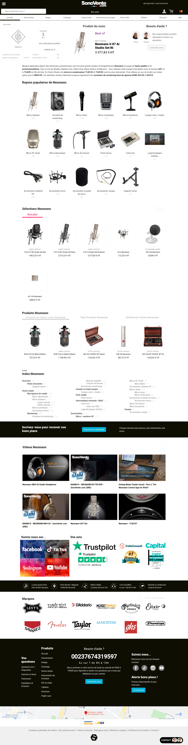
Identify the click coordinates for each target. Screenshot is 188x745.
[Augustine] (106, 627)
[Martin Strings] (130, 609)
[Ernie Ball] (57, 609)
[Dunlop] (155, 627)
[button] (157, 209)
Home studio (86, 17)
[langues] (180, 11)
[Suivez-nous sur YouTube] (57, 567)
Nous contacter (85, 730)
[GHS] (130, 627)
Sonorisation (29, 17)
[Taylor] (81, 627)
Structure (163, 17)
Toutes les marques (154, 598)
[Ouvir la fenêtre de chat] (171, 740)
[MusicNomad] (106, 609)
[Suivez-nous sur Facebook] (32, 548)
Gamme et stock (28, 674)
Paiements (26, 678)
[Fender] (57, 627)
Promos (154, 730)
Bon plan (95, 11)
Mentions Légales (118, 730)
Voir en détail (35, 251)
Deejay (48, 17)
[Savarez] (32, 627)
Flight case (46, 695)
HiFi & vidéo (124, 17)
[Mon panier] (170, 11)
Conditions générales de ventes (43, 730)
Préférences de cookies (138, 730)
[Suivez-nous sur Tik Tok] (57, 548)
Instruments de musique (105, 17)
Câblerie (144, 17)
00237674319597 (94, 656)
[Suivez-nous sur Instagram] (32, 567)
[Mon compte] (164, 11)
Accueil (9, 17)
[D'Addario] (81, 609)
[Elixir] (155, 609)
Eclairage (67, 17)
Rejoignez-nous (101, 730)
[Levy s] (32, 609)
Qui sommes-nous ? (67, 730)
